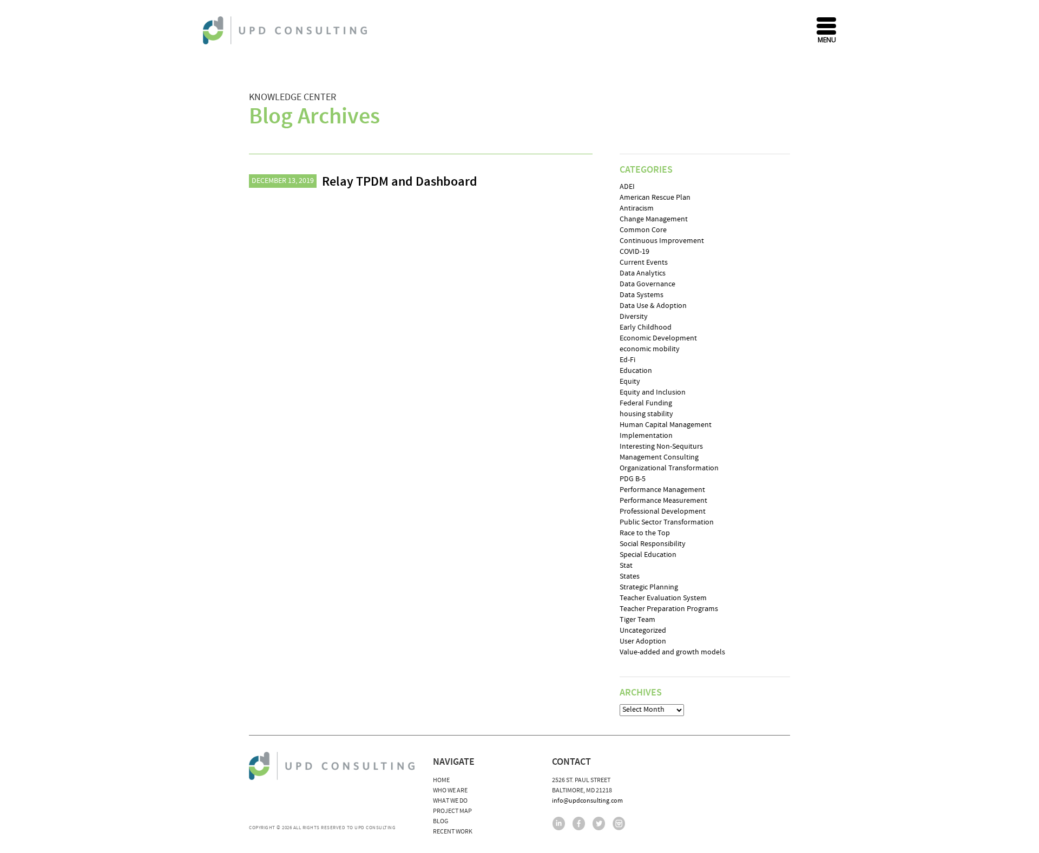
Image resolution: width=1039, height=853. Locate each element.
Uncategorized (643, 630)
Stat (626, 565)
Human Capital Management (666, 425)
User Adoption (643, 641)
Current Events (644, 262)
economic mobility (650, 349)
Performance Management (662, 490)
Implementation (646, 436)
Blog (440, 821)
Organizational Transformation (669, 468)
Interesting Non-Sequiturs (661, 446)
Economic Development (658, 338)
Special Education (648, 555)
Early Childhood (646, 327)
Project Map (452, 811)
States (630, 576)
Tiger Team (637, 620)
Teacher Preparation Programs (669, 609)
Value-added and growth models (672, 652)
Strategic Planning (649, 587)
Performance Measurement (663, 501)
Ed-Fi (627, 360)
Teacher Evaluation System (663, 598)
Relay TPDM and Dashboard (399, 182)
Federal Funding (646, 403)
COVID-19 (634, 252)
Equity (630, 381)
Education (636, 371)
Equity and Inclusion (653, 392)
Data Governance (647, 284)
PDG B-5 (633, 479)
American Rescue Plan (655, 197)
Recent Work (452, 832)
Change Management (654, 219)
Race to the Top (645, 533)
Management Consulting (659, 457)
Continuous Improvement (662, 241)
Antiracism (637, 208)
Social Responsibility (653, 544)
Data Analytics (643, 273)
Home (441, 780)
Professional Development (663, 511)
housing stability (646, 414)
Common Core (643, 230)
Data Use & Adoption (653, 306)
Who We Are (450, 790)
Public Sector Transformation (667, 522)
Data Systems (641, 295)
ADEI (627, 187)
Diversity (634, 316)
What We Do (450, 801)
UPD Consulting (286, 30)
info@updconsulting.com (587, 801)
